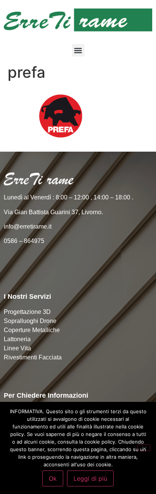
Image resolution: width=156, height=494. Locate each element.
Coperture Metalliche (32, 330)
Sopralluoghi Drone (30, 321)
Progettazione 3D (27, 312)
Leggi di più (90, 478)
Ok (53, 478)
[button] (78, 50)
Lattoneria (17, 339)
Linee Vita (17, 348)
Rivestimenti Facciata (33, 357)
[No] (143, 447)
